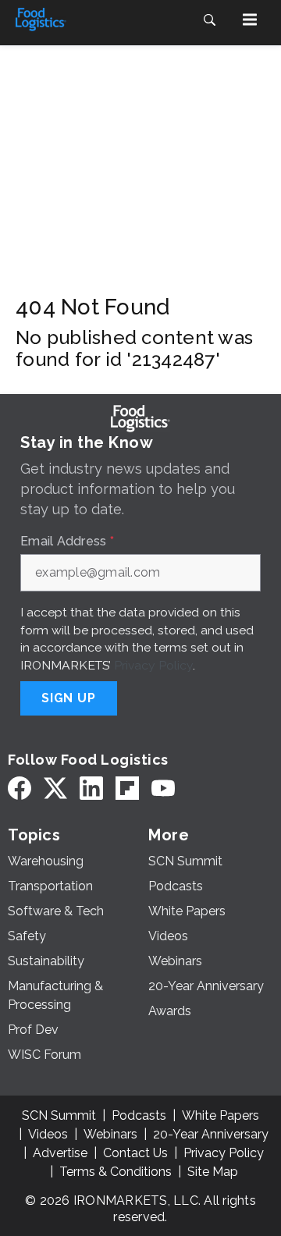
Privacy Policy (153, 665)
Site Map (212, 1171)
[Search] (209, 19)
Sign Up (68, 698)
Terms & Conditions (115, 1171)
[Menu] (249, 19)
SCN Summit (59, 1115)
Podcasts (139, 1115)
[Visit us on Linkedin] (91, 788)
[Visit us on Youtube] (163, 788)
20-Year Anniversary (211, 1134)
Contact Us (135, 1152)
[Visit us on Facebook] (19, 788)
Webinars (110, 1134)
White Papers (220, 1115)
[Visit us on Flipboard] (127, 788)
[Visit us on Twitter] (55, 788)
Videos (48, 1134)
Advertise (60, 1152)
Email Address (67, 541)
